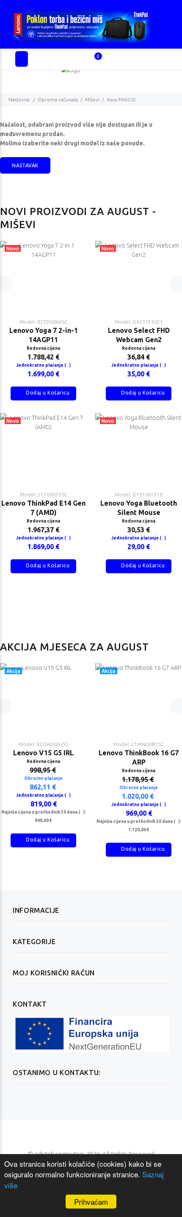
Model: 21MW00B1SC (138, 744)
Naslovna (19, 99)
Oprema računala (58, 99)
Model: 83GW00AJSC (44, 744)
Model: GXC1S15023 (139, 321)
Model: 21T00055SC (43, 494)
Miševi (92, 99)
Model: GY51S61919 (139, 494)
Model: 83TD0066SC (43, 321)
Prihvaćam (91, 1201)
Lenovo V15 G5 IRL (43, 753)
